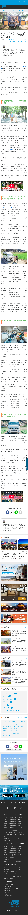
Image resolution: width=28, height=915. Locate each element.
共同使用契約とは (8, 832)
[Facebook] (8, 808)
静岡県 (14, 823)
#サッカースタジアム (8, 728)
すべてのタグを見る (22, 717)
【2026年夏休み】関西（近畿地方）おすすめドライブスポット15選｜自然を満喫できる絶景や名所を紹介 (19, 681)
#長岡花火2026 (6, 735)
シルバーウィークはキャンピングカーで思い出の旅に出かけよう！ (14, 2)
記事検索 (6, 878)
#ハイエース (6, 724)
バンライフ (5, 696)
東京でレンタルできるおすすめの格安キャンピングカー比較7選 (19, 673)
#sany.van (5, 726)
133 (10, 696)
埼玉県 (5, 819)
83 (15, 699)
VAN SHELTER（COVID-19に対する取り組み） (14, 835)
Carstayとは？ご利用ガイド (10, 830)
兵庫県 (14, 819)
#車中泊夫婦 (20, 41)
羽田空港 (12, 827)
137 (17, 710)
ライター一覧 (13, 878)
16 (11, 707)
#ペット (19, 721)
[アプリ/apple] (7, 795)
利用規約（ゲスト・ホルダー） (11, 888)
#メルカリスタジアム (17, 730)
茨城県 (5, 823)
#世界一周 (8, 41)
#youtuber (13, 41)
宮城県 (14, 825)
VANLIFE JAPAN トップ (9, 876)
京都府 (10, 825)
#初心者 (23, 721)
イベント (5, 704)
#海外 (25, 41)
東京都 (10, 817)
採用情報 (12, 884)
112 (15, 693)
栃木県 (19, 821)
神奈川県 (15, 817)
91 (10, 702)
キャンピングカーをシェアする (11, 838)
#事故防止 (15, 728)
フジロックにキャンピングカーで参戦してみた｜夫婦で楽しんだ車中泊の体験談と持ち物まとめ (9, 555)
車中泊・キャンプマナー (10, 859)
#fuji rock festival (12, 726)
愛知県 (19, 819)
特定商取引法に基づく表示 (10, 895)
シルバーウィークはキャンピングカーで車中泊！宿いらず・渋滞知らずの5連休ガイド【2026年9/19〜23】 (19, 641)
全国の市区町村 (19, 827)
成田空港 (6, 827)
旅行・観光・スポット (8, 699)
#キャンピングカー (7, 721)
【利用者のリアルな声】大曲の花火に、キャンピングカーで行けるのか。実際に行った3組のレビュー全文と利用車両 (19, 649)
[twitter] (14, 808)
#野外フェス (16, 733)
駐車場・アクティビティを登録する (12, 861)
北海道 (10, 821)
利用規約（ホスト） (9, 890)
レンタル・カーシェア (8, 693)
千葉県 (20, 817)
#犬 (16, 724)
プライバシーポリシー (9, 892)
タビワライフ (9, 46)
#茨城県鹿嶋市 (20, 726)
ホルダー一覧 (7, 840)
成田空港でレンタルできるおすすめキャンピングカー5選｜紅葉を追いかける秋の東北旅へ (19, 632)
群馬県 (14, 821)
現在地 (5, 817)
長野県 (19, 823)
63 (8, 704)
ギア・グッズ (6, 701)
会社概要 (6, 884)
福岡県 (5, 821)
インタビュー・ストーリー (16, 39)
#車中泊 (14, 721)
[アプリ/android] (20, 795)
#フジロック (12, 724)
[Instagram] (21, 808)
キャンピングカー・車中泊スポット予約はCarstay (13, 10)
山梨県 (10, 823)
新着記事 (19, 876)
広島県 (5, 825)
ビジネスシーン (6, 707)
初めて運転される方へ (19, 832)
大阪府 (10, 819)
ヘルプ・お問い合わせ (9, 886)
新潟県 (19, 825)
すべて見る (24, 627)
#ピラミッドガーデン (8, 733)
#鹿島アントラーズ (7, 730)
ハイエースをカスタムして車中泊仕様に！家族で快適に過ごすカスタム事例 (19, 664)
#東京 (19, 724)
